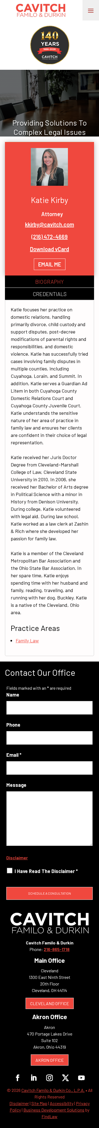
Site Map (39, 1103)
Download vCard (49, 249)
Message (16, 785)
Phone (13, 725)
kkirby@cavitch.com (49, 224)
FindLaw (49, 1116)
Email (13, 755)
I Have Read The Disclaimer (46, 871)
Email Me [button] (49, 264)
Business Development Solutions (53, 1109)
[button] (90, 10)
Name (12, 695)
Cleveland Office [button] (49, 1003)
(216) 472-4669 (49, 236)
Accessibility (61, 1103)
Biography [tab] (49, 281)
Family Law (27, 640)
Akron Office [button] (49, 1060)
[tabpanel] (49, 478)
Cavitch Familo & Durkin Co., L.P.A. (53, 1090)
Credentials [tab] (50, 294)
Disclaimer (17, 857)
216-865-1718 (57, 949)
